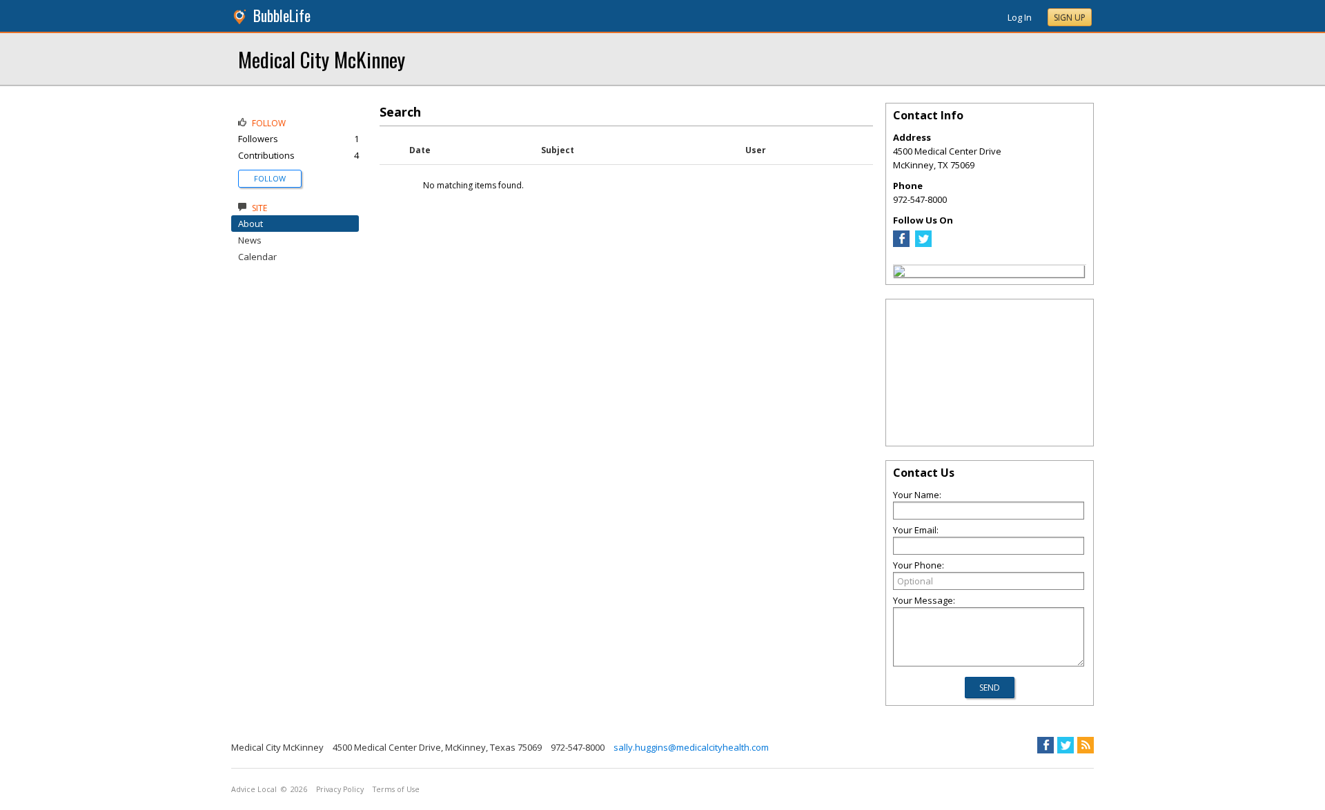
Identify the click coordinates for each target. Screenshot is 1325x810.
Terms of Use (396, 789)
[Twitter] (923, 243)
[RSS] (1085, 745)
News (250, 240)
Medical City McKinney (321, 59)
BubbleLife (282, 15)
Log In (1020, 17)
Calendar (257, 256)
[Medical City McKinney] (899, 273)
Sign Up (1070, 17)
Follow (270, 178)
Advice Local (254, 789)
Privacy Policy (340, 789)
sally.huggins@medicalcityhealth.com (691, 747)
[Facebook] (901, 243)
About (250, 223)
